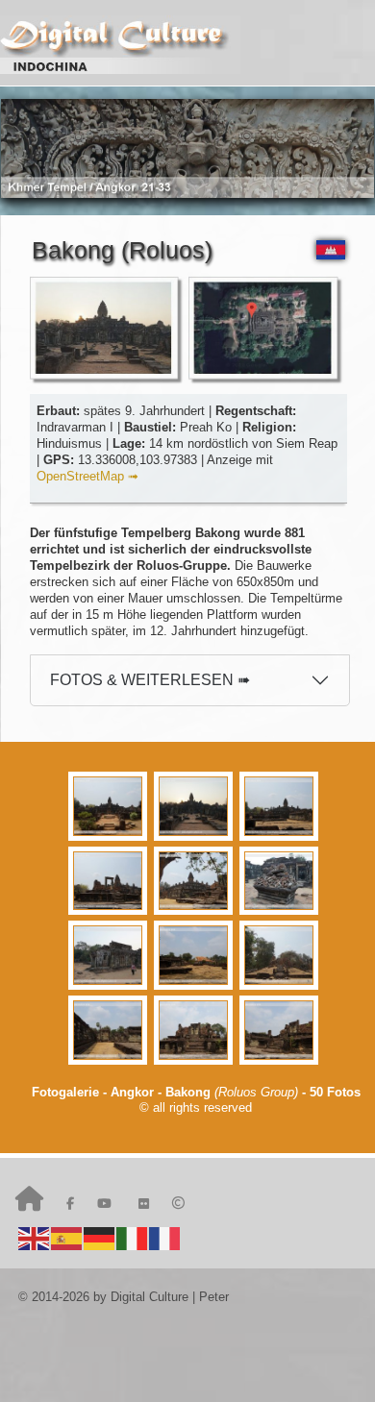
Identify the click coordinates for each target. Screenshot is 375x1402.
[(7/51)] (110, 955)
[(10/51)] (110, 1030)
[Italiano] (132, 1237)
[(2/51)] (196, 806)
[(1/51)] (110, 806)
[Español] (67, 1237)
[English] (34, 1237)
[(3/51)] (281, 806)
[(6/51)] (281, 881)
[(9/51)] (281, 955)
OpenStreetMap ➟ (87, 476)
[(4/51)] (110, 881)
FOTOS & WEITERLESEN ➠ (150, 680)
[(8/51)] (196, 955)
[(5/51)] (196, 881)
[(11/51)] (196, 1030)
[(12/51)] (281, 1030)
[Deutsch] (100, 1237)
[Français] (165, 1237)
